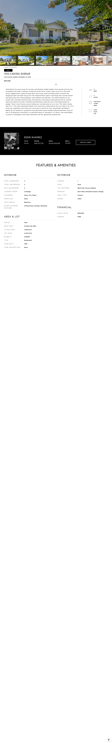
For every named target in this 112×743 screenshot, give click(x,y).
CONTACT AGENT (85, 142)
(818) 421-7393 (39, 143)
